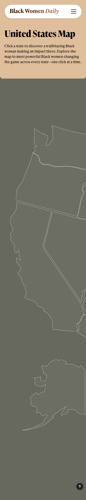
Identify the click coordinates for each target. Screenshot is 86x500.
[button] (72, 11)
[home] (34, 11)
